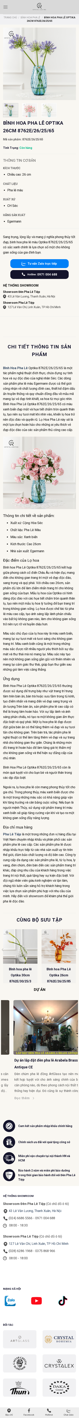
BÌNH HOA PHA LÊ (30, 17)
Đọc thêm (11, 1098)
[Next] (76, 958)
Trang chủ (10, 17)
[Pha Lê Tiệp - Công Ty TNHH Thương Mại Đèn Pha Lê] (39, 7)
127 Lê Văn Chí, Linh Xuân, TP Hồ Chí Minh (34, 307)
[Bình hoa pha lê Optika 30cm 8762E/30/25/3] (20, 946)
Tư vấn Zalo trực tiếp (42, 263)
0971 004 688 (42, 274)
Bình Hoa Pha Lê (15, 368)
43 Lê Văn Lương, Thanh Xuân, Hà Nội (31, 296)
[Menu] (5, 7)
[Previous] (3, 958)
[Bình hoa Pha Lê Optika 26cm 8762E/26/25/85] (59, 946)
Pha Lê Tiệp (12, 834)
